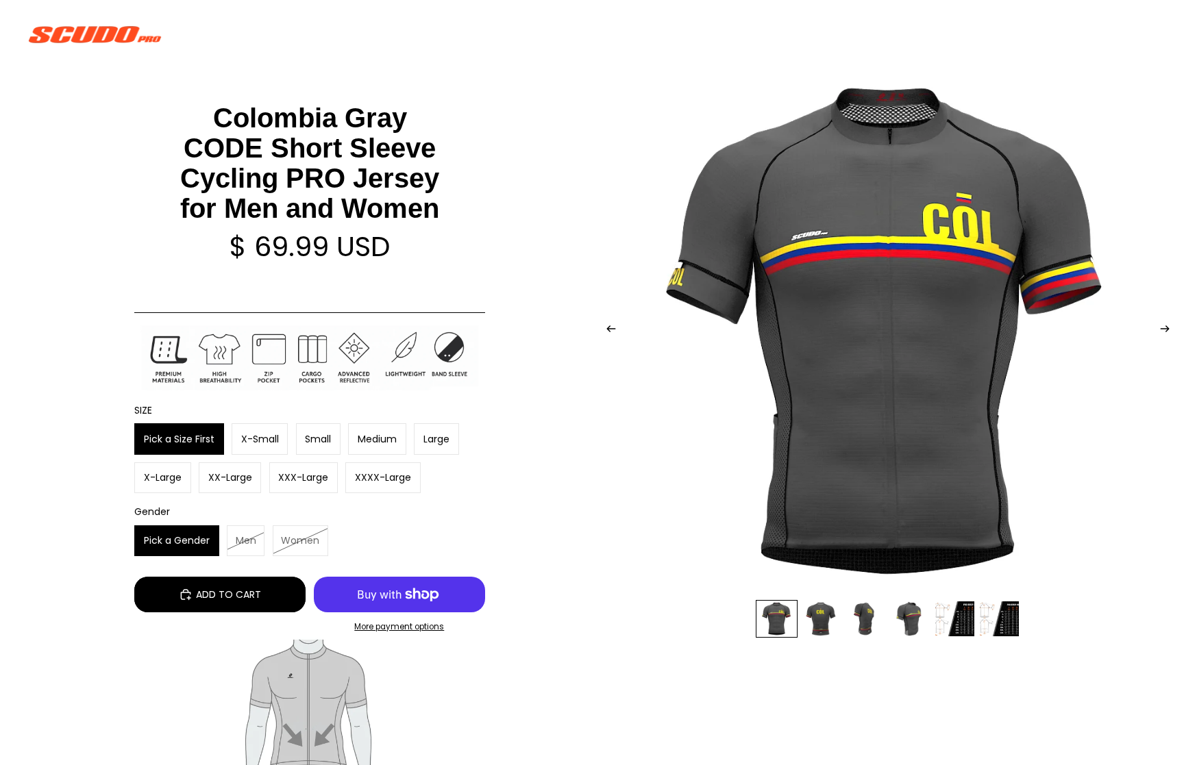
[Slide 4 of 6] (910, 618)
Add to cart (228, 594)
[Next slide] (1169, 331)
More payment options (399, 626)
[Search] (1083, 34)
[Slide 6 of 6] (999, 618)
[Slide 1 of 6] (776, 618)
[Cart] (1141, 34)
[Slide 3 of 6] (865, 618)
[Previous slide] (607, 331)
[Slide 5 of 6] (954, 618)
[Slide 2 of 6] (821, 618)
